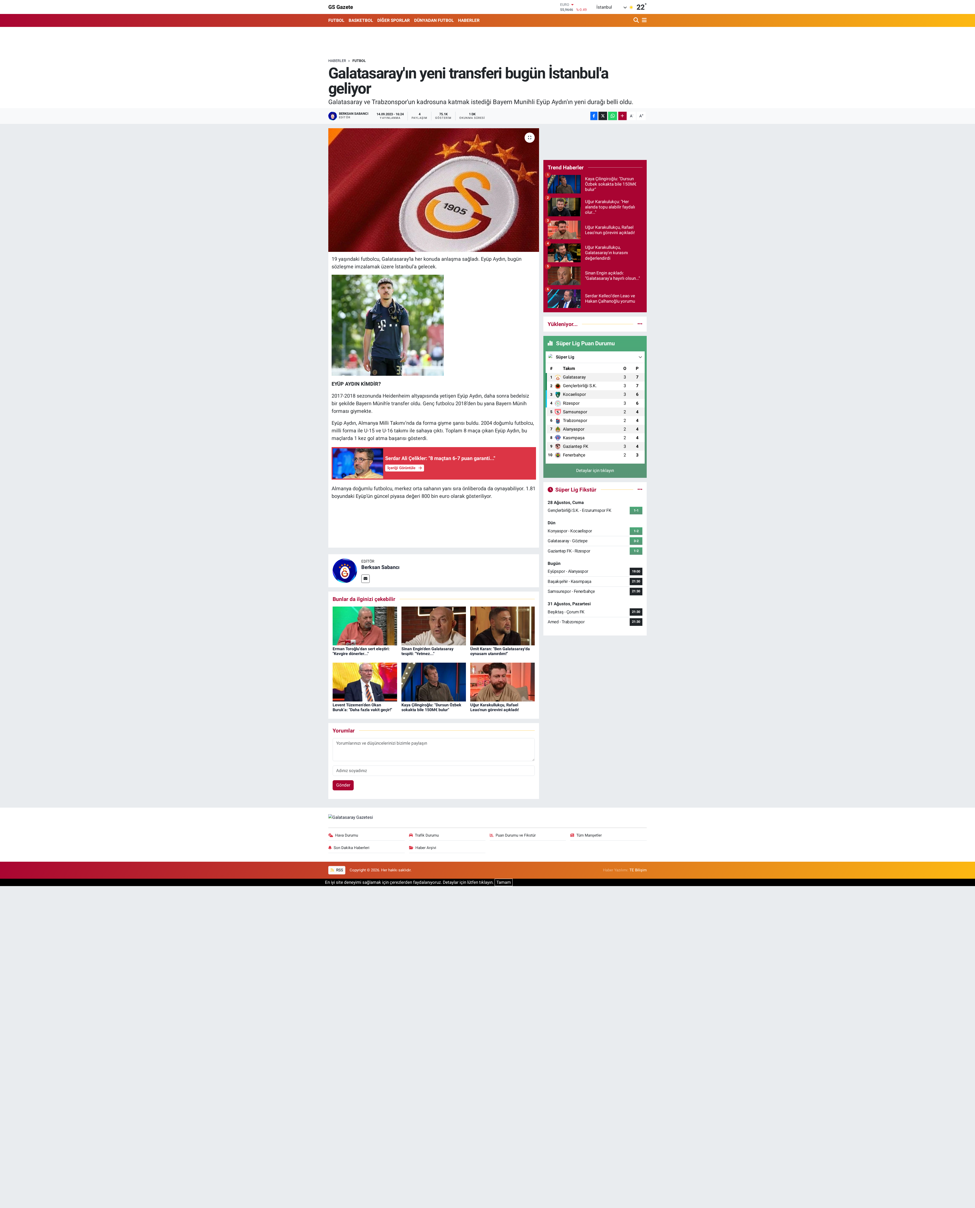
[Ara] (636, 20)
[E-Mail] (365, 579)
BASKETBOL (361, 20)
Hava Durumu (346, 835)
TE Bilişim (638, 870)
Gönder (343, 785)
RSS (339, 870)
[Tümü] (640, 324)
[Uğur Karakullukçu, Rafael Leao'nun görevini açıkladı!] (502, 681)
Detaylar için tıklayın (595, 470)
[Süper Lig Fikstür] (640, 489)
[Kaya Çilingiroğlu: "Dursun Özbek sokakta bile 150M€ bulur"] (433, 681)
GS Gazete (340, 7)
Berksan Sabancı (380, 567)
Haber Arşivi (425, 847)
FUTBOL (336, 20)
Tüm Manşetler (589, 835)
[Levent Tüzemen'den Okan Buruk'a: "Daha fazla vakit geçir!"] (365, 681)
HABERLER (469, 20)
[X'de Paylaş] (602, 116)
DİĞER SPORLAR (393, 20)
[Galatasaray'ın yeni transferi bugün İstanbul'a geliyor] (433, 190)
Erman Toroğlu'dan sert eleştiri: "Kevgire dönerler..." (361, 651)
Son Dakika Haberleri (351, 847)
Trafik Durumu (427, 835)
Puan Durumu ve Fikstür (516, 835)
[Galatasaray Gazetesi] (350, 817)
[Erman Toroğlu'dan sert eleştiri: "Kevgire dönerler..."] (365, 625)
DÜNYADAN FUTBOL (434, 20)
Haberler (337, 61)
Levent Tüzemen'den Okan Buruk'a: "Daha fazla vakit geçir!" (362, 707)
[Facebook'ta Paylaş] (593, 116)
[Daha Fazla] (622, 116)
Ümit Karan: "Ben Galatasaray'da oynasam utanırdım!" (500, 651)
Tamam (503, 882)
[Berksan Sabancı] (345, 570)
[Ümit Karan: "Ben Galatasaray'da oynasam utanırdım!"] (502, 625)
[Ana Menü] (643, 20)
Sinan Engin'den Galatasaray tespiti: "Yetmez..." (427, 651)
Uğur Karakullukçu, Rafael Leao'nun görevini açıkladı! (494, 707)
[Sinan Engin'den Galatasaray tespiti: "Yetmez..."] (433, 625)
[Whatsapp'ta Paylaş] (612, 116)
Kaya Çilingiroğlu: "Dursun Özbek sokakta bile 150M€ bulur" (431, 707)
